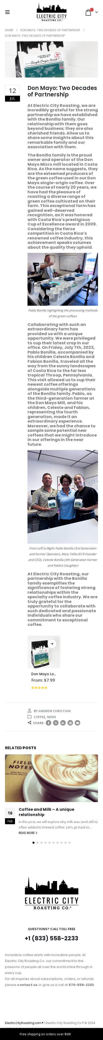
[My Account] (20, 12)
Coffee (39, 717)
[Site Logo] (51, 12)
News (51, 717)
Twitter (55, 723)
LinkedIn (63, 723)
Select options (52, 643)
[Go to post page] (51, 778)
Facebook (48, 723)
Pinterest (70, 723)
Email (77, 723)
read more (27, 833)
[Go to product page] (44, 652)
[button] (9, 12)
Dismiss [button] (77, 1034)
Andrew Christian (54, 711)
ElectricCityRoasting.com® (24, 1023)
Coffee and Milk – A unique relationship (46, 812)
